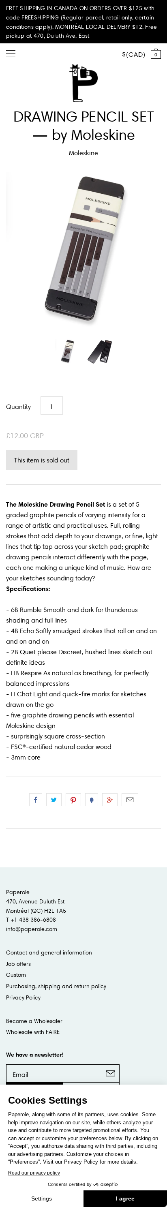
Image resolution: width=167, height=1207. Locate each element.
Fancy (91, 799)
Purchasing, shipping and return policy (56, 986)
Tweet (54, 799)
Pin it (73, 799)
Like (35, 799)
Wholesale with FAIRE (33, 1032)
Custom (16, 974)
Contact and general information (49, 952)
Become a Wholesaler (34, 1021)
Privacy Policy (23, 997)
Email (130, 799)
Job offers (18, 963)
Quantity (18, 406)
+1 (110, 799)
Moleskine (83, 153)
